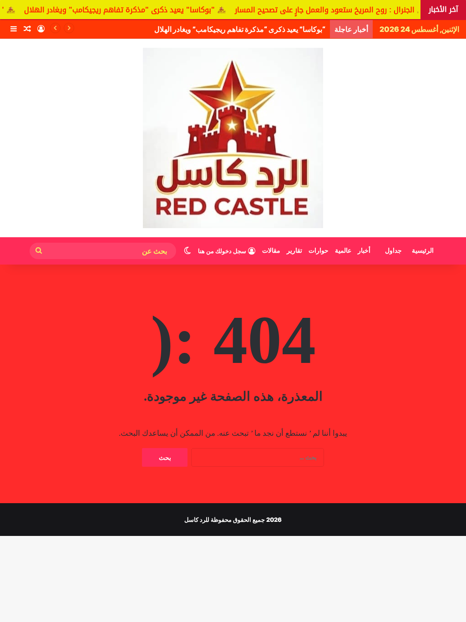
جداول (393, 250)
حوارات (319, 250)
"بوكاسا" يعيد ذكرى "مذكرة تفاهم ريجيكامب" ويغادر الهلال (132, 10)
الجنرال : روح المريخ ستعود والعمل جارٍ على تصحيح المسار (338, 10)
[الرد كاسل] (233, 138)
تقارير (294, 250)
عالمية (343, 250)
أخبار (364, 250)
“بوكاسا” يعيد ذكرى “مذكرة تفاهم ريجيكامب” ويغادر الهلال (239, 29)
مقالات (271, 250)
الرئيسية (423, 250)
